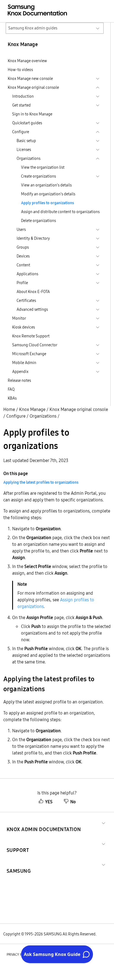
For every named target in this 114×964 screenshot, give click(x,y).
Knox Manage (32, 409)
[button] (44, 822)
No (73, 802)
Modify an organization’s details (48, 194)
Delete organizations (38, 220)
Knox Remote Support (31, 336)
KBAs (12, 398)
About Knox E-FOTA (33, 291)
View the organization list (42, 167)
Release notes (19, 380)
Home (9, 409)
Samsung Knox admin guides (32, 28)
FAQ (11, 389)
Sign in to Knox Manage (32, 114)
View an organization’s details (46, 185)
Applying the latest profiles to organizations (40, 482)
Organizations (43, 416)
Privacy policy (18, 954)
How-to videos (20, 69)
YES (49, 802)
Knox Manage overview (27, 61)
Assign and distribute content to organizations (60, 211)
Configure (15, 416)
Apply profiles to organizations (47, 203)
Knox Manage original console (79, 409)
